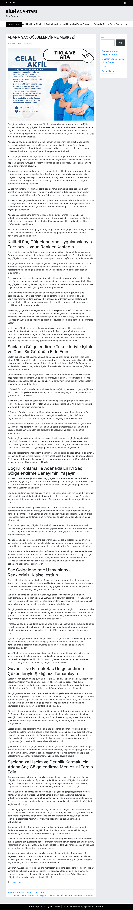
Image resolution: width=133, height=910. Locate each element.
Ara (103, 37)
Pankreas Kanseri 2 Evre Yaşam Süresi (26, 892)
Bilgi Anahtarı (21, 11)
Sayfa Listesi (108, 71)
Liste (104, 66)
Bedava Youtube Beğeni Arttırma (110, 53)
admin (29, 43)
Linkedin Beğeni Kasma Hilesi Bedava (113, 60)
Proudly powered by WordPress (45, 906)
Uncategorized (16, 882)
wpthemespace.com (93, 906)
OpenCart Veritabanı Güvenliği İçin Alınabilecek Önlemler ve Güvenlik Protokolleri (54, 895)
